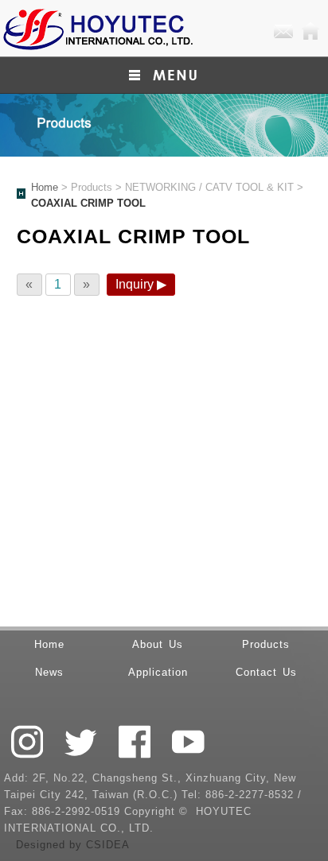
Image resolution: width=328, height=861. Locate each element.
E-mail (283, 31)
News (49, 672)
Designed (42, 845)
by (77, 845)
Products (266, 644)
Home (310, 31)
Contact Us (266, 672)
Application (158, 672)
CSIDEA (108, 845)
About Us (157, 644)
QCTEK (97, 28)
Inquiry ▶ (140, 284)
